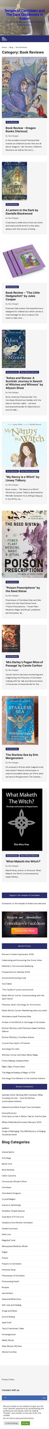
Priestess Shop (9, 1269)
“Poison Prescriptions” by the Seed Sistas (23, 589)
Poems (5, 1258)
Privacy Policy (8, 1379)
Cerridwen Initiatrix (12, 1101)
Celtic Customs (9, 1175)
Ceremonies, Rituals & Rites (14, 1181)
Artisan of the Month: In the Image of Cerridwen (23, 1022)
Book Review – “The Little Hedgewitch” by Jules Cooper (23, 296)
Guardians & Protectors (13, 1216)
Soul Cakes (7, 983)
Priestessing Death (10, 1281)
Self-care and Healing (11, 1305)
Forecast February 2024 (30, 1122)
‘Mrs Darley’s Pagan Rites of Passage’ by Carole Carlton (24, 663)
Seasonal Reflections (11, 1299)
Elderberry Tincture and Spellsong (17, 966)
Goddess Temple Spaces (13, 1211)
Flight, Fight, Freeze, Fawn (13, 1066)
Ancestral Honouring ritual (14, 978)
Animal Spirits (8, 1152)
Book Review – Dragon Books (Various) (21, 129)
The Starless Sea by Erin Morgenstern (22, 756)
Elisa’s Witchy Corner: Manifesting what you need (24, 1010)
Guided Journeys (10, 1228)
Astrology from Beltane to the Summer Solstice (23, 1078)
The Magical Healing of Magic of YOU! (18, 1072)
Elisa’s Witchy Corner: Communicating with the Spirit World (23, 997)
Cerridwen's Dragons (11, 1193)
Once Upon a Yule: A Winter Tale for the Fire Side (24, 1116)
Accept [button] (25, 1423)
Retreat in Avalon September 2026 (18, 954)
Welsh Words (8, 1340)
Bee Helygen (14, 136)
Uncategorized (8, 1334)
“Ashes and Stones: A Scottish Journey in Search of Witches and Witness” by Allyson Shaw (24, 383)
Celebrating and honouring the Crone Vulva (22, 960)
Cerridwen (6, 1187)
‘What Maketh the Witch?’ (23, 861)
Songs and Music (9, 1310)
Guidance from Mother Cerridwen (17, 1222)
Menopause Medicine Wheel (15, 1246)
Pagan (5, 1252)
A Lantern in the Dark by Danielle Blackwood (22, 211)
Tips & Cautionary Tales (13, 1328)
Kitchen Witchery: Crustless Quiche (18, 1037)
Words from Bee (9, 1352)
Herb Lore (6, 1234)
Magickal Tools (8, 1240)
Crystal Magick (8, 1199)
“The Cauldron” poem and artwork (17, 989)
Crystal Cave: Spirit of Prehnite (16, 1043)
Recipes (5, 1287)
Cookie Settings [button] (11, 1423)
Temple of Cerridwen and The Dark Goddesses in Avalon (24, 14)
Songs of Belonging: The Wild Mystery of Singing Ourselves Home (23, 1133)
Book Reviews (12, 122)
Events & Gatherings (11, 1205)
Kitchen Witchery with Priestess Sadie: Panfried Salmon (23, 1030)
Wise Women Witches (29, 372)
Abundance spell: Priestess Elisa (16, 1016)
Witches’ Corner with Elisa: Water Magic (20, 1055)
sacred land (7, 1293)
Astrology (6, 1158)
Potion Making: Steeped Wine (15, 1060)
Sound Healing (8, 1316)
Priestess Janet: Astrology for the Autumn (21, 1004)
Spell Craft (6, 1322)
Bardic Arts (7, 1163)
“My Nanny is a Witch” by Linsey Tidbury (22, 478)
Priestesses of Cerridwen (13, 1275)
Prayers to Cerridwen (11, 1263)
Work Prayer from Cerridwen (28, 1107)
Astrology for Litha (10, 1049)
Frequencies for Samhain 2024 (16, 972)
